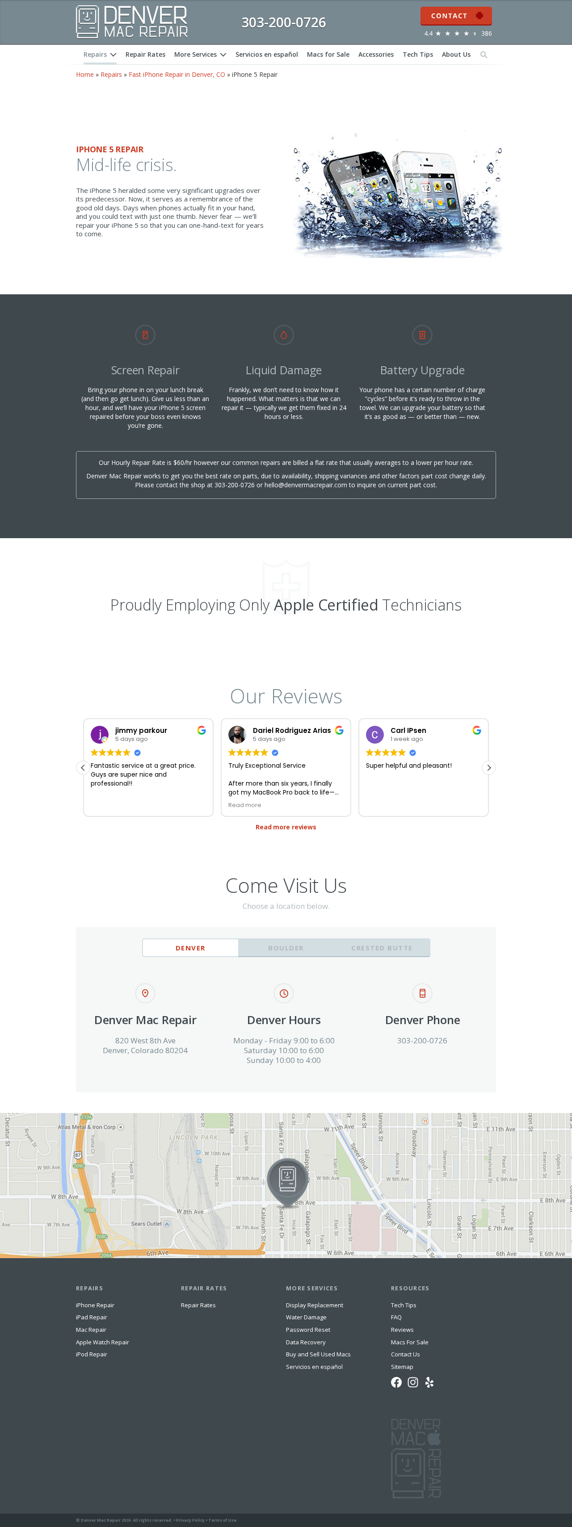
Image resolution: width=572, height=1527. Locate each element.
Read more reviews (286, 827)
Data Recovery (306, 1342)
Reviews (402, 1330)
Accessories (376, 54)
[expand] (113, 54)
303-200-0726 (234, 485)
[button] (489, 767)
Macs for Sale (328, 54)
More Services (195, 54)
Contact (456, 10)
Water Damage (306, 1317)
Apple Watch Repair (102, 1342)
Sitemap (402, 1367)
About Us (456, 54)
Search (484, 54)
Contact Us (405, 1354)
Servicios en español (267, 54)
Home (85, 74)
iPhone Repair (95, 1305)
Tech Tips (418, 54)
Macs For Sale (410, 1342)
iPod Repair (91, 1354)
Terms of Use (222, 1520)
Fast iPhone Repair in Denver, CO (177, 74)
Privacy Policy (190, 1520)
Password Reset (308, 1330)
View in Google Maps (30, 1116)
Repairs (95, 54)
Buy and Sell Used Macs (318, 1354)
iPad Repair (91, 1317)
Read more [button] (244, 805)
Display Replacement (314, 1305)
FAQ (396, 1317)
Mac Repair (91, 1330)
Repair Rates (145, 54)
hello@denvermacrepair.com (306, 485)
